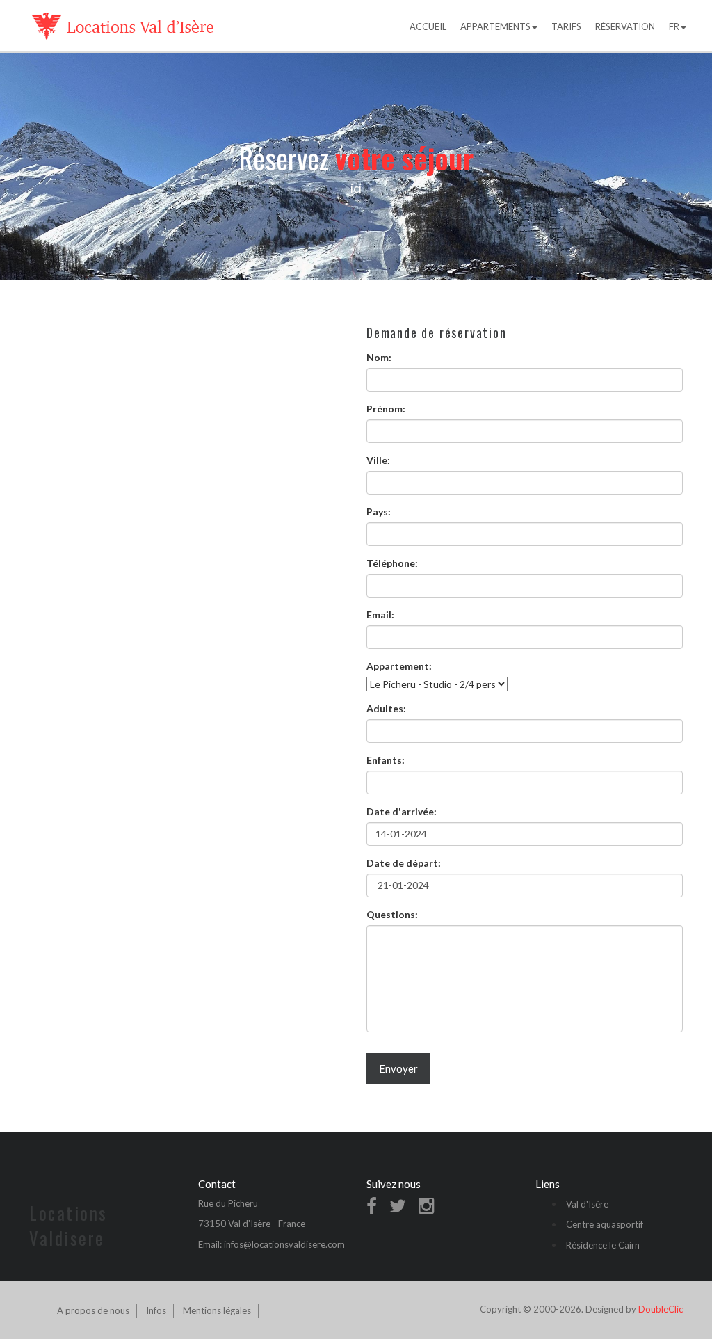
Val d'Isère (587, 1204)
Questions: (392, 914)
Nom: (378, 357)
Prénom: (385, 409)
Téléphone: (392, 563)
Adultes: (386, 708)
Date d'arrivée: (401, 811)
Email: (380, 614)
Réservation (625, 26)
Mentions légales (217, 1310)
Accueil (428, 26)
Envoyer (398, 1068)
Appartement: (399, 666)
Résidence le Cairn (603, 1245)
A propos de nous (93, 1310)
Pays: (378, 512)
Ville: (378, 460)
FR (674, 26)
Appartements (495, 26)
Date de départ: (403, 863)
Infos (156, 1310)
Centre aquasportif (604, 1224)
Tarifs (566, 26)
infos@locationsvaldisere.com (284, 1244)
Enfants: (385, 760)
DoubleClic (660, 1309)
